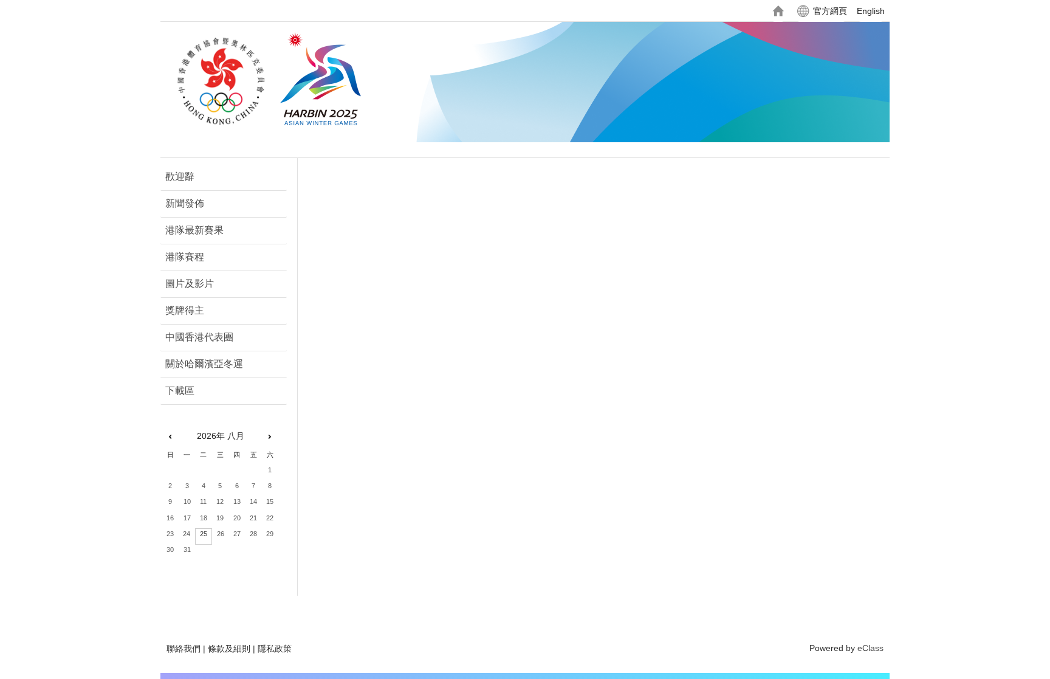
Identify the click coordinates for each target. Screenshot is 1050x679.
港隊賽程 (184, 257)
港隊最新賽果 (194, 230)
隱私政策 (275, 648)
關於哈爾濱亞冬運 (204, 364)
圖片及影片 (189, 283)
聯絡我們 (183, 648)
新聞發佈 (184, 203)
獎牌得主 (184, 310)
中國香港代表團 (199, 337)
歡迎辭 (179, 176)
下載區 (179, 390)
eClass (870, 648)
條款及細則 (229, 648)
